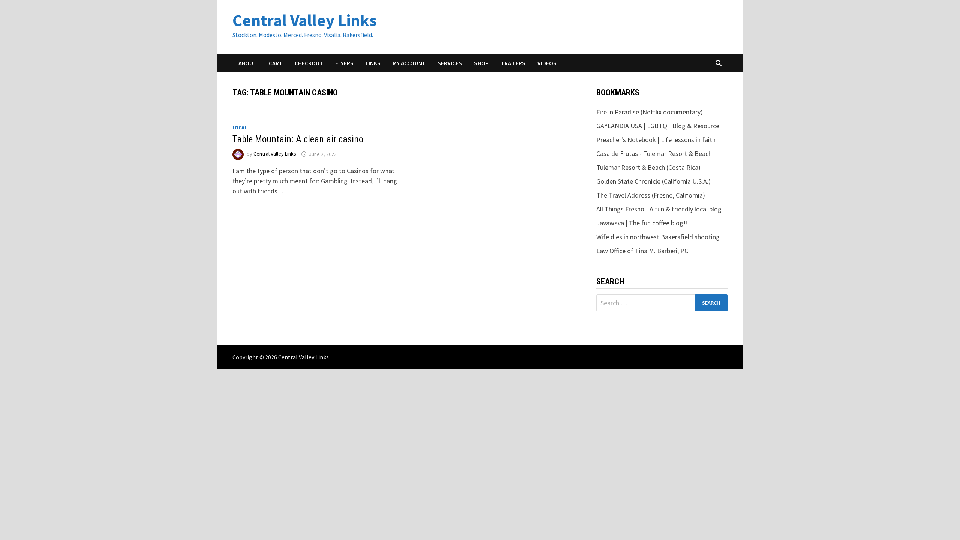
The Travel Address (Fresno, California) (650, 195)
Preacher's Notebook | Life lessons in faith (656, 139)
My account (409, 63)
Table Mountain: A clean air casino (297, 139)
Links (373, 63)
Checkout (309, 63)
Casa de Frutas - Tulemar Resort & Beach (654, 153)
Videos (546, 63)
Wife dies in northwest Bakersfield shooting (658, 236)
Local (239, 127)
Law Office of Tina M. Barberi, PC (642, 250)
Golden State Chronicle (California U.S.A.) (653, 181)
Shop (481, 63)
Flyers (344, 63)
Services (450, 63)
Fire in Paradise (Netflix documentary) (649, 112)
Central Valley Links (304, 20)
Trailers (513, 63)
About (247, 63)
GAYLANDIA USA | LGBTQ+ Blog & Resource (657, 126)
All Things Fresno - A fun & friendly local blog (659, 209)
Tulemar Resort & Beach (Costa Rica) (648, 167)
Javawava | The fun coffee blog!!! (643, 223)
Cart (276, 63)
